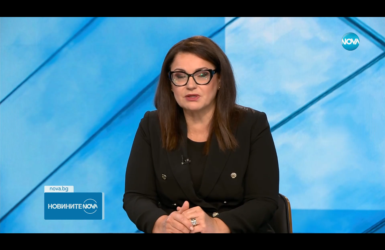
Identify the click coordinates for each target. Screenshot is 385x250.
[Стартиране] (9, 243)
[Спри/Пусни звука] (20, 243)
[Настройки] (375, 9)
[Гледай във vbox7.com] (375, 243)
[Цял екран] (364, 243)
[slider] (34, 236)
